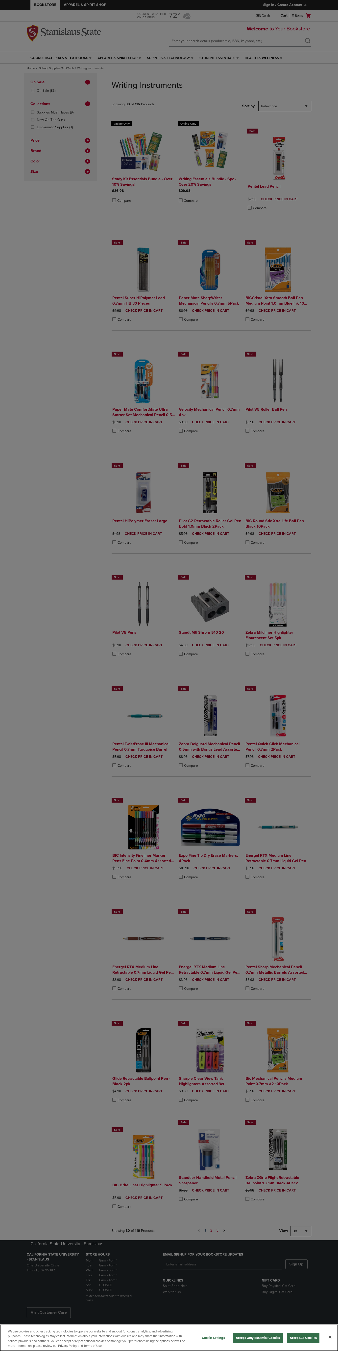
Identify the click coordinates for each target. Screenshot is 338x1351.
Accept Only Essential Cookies (258, 1338)
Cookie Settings (213, 1338)
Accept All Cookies (303, 1338)
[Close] (330, 1336)
